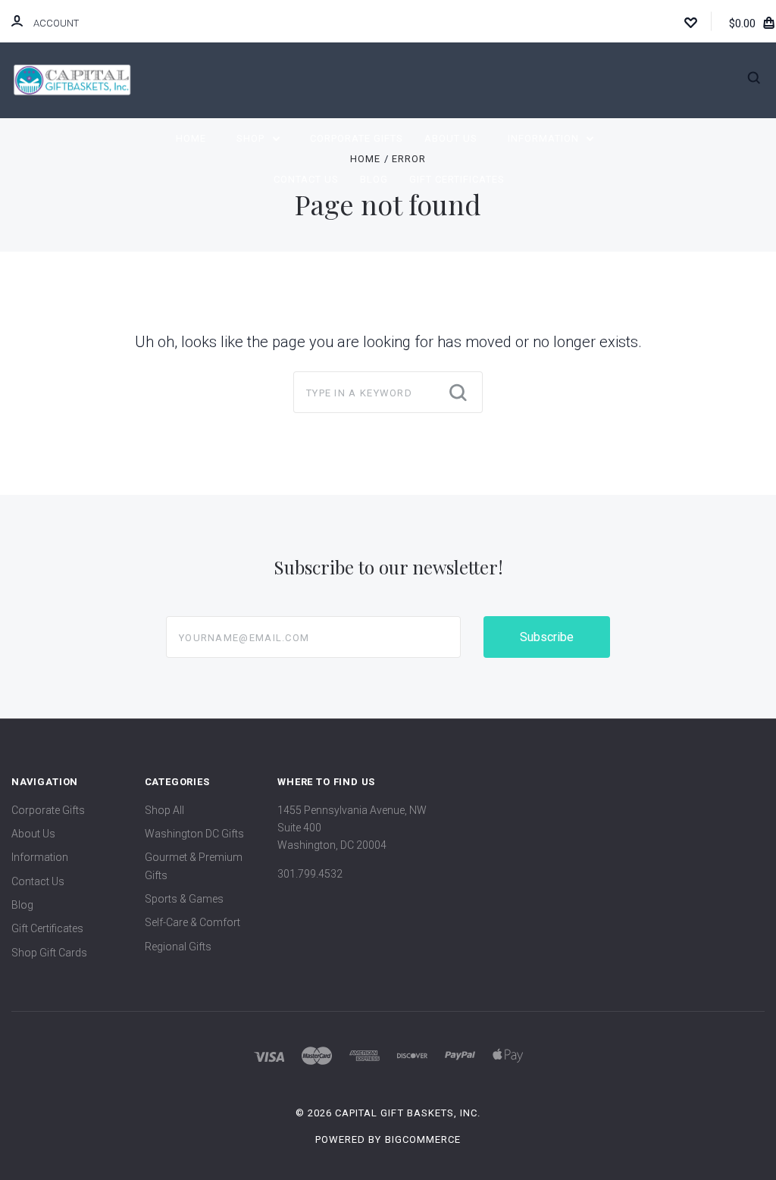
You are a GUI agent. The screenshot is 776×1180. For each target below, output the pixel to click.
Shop (252, 138)
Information (545, 138)
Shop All (164, 810)
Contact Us (306, 179)
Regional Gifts (178, 947)
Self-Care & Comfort (192, 922)
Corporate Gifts (356, 138)
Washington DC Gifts (194, 834)
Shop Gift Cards (49, 953)
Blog (374, 179)
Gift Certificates (457, 179)
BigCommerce (423, 1139)
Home (191, 138)
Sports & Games (184, 899)
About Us (450, 138)
